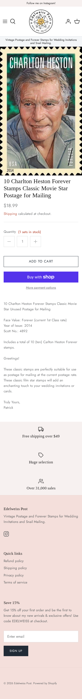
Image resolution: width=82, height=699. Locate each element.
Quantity (10, 231)
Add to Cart (41, 261)
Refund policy (14, 560)
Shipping (10, 213)
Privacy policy (14, 575)
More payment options (41, 288)
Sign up (16, 651)
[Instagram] (6, 534)
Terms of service (15, 582)
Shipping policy (15, 568)
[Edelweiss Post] (41, 21)
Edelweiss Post (22, 683)
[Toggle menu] (5, 21)
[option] (41, 111)
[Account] (67, 21)
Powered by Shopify (45, 683)
